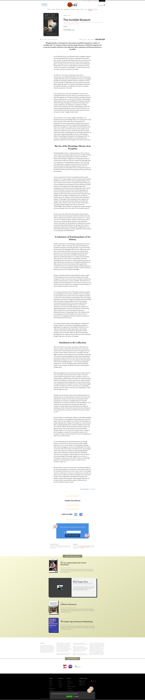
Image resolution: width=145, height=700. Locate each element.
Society (53, 9)
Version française (84, 39)
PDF (96, 39)
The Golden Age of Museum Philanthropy (76, 621)
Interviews (95, 9)
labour (46, 39)
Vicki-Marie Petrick (71, 30)
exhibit (53, 39)
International (66, 9)
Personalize (76, 696)
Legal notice (70, 683)
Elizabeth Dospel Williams (66, 607)
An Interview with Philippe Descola (82, 583)
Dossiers (60, 686)
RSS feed (94, 681)
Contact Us (69, 688)
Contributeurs (70, 690)
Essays (86, 9)
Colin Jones (64, 567)
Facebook (83, 684)
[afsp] (70, 666)
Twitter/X (83, 683)
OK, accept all (69, 696)
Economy (58, 9)
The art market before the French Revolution (73, 564)
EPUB (100, 39)
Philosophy (72, 9)
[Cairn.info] (78, 666)
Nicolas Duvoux (65, 624)
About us (69, 681)
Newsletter (83, 681)
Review (65, 15)
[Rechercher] (104, 4)
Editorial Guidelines (71, 686)
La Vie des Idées (102, 0)
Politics (49, 9)
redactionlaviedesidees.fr (85, 546)
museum (42, 39)
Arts (62, 9)
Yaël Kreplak (67, 29)
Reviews (90, 9)
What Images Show (80, 582)
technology (50, 39)
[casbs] (64, 666)
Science (82, 9)
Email (65, 532)
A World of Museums (68, 604)
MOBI (103, 39)
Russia (56, 39)
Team (68, 684)
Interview (75, 580)
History (77, 9)
